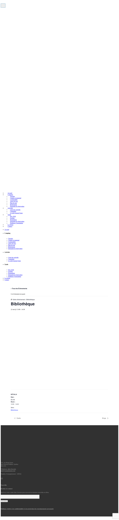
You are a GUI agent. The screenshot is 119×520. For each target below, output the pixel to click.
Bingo (104, 418)
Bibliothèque (14, 410)
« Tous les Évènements (19, 288)
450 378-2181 (12, 469)
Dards (18, 418)
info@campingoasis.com (8, 471)
